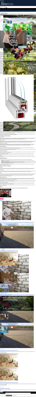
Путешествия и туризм (5, 20)
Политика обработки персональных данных (7, 3)
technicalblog (2, 19)
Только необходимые (14, 395)
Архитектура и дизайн (5, 17)
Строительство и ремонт (5, 14)
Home (1, 2)
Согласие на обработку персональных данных (7, 4)
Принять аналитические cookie (9, 395)
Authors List (2, 1)
